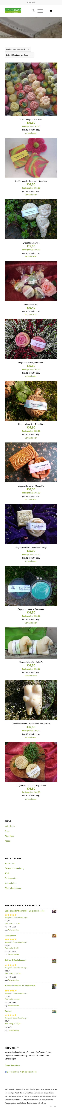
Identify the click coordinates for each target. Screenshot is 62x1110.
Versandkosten (31, 133)
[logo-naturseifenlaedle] (15, 11)
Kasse (7, 840)
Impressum (9, 863)
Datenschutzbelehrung (14, 868)
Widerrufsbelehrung (13, 887)
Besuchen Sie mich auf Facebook (21, 1071)
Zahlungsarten (11, 878)
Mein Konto (10, 826)
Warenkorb (9, 835)
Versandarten (10, 882)
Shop (7, 831)
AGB (7, 873)
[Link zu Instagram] (50, 1106)
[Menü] (38, 11)
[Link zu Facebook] (46, 1106)
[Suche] (31, 11)
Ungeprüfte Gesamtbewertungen (16, 918)
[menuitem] (31, 11)
